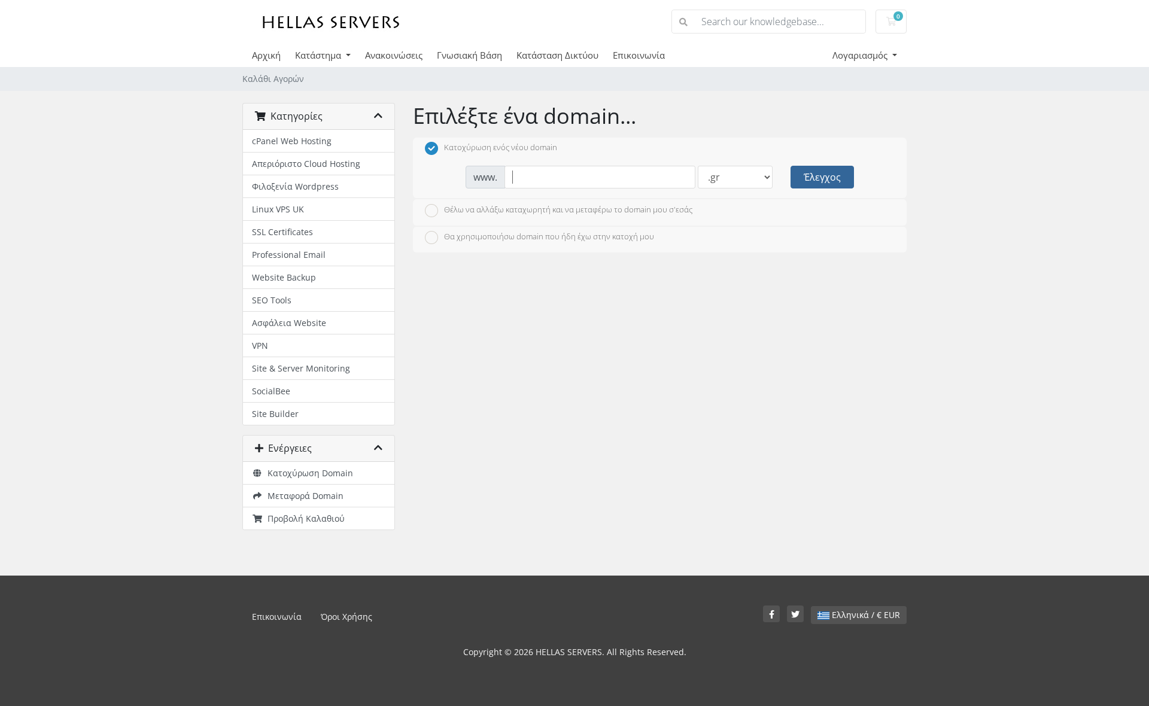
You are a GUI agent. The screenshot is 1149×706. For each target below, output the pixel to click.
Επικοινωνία (639, 55)
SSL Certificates (282, 232)
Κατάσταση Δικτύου (557, 55)
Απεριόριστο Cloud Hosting (306, 163)
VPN (260, 345)
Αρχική (266, 55)
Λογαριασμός (861, 55)
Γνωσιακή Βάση (469, 55)
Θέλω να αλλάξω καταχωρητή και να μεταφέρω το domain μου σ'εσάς (568, 209)
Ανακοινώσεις (393, 55)
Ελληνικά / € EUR (864, 614)
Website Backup (284, 277)
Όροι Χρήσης (346, 616)
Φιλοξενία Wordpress (295, 186)
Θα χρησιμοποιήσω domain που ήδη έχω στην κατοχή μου (549, 237)
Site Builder (275, 413)
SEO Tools (271, 300)
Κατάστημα (319, 55)
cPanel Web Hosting (292, 141)
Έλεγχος (822, 177)
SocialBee (271, 391)
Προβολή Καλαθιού (304, 518)
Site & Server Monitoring (301, 368)
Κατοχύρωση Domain (308, 473)
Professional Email (289, 254)
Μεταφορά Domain (303, 495)
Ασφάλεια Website (289, 322)
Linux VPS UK (278, 209)
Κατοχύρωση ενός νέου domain (500, 147)
